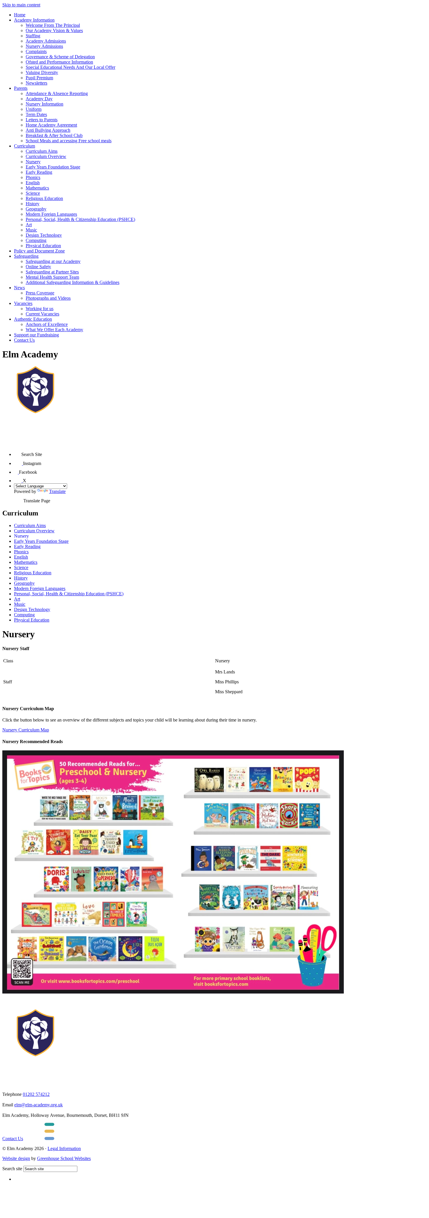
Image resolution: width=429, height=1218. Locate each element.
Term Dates (36, 114)
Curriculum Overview (46, 156)
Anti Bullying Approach (48, 130)
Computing (36, 240)
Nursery (33, 161)
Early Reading (39, 172)
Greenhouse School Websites (64, 1158)
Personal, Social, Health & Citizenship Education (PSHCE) (80, 219)
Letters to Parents (41, 119)
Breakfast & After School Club (54, 135)
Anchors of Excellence (47, 324)
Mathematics (37, 187)
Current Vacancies (42, 313)
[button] (17, 452)
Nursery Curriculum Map (25, 729)
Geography (36, 208)
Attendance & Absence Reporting (57, 93)
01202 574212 (36, 1094)
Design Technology (44, 235)
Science (33, 193)
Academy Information (34, 19)
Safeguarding (26, 256)
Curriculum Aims (41, 151)
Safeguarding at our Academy (53, 261)
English (33, 182)
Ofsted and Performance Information (59, 61)
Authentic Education (33, 319)
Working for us (39, 308)
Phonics (33, 177)
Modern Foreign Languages (51, 214)
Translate (57, 491)
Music (31, 229)
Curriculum (24, 145)
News (19, 287)
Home (19, 14)
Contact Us (24, 340)
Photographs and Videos (48, 298)
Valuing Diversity (42, 72)
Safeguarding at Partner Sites (52, 271)
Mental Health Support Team (52, 277)
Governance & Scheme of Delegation (60, 56)
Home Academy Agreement (51, 124)
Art (29, 224)
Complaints (36, 51)
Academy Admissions (46, 40)
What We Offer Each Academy (54, 329)
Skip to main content (21, 4)
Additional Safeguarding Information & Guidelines (72, 282)
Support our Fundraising (36, 334)
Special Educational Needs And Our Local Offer (70, 67)
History (32, 203)
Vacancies (23, 303)
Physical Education (43, 245)
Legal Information (64, 1148)
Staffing (33, 35)
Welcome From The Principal (53, 25)
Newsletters (36, 82)
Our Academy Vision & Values (54, 30)
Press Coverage (40, 292)
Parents (20, 88)
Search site (12, 1168)
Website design (16, 1158)
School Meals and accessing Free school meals (68, 140)
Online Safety (38, 266)
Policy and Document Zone (39, 250)
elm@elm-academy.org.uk (38, 1104)
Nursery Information (44, 103)
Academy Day (39, 98)
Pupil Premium (39, 77)
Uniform (33, 109)
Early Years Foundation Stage (53, 166)
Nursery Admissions (44, 46)
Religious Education (44, 198)
